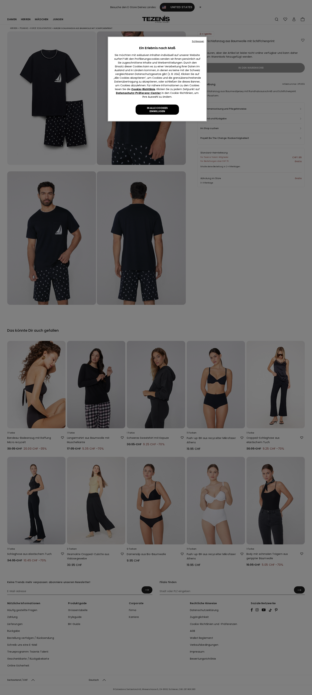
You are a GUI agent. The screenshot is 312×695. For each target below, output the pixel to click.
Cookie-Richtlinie (143, 89)
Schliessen (198, 41)
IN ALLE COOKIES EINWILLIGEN (157, 109)
